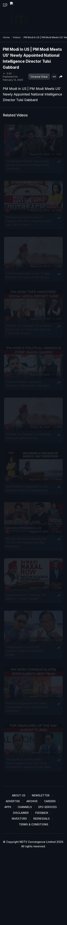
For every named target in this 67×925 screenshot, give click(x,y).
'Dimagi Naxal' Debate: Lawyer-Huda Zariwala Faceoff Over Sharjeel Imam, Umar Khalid (28, 165)
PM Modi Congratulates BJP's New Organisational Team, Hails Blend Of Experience (27, 707)
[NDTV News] (18, 16)
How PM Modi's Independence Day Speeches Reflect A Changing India (27, 488)
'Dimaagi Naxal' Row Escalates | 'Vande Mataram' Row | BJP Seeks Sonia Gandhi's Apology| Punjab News (28, 763)
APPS (7, 807)
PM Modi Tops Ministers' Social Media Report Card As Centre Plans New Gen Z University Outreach (28, 329)
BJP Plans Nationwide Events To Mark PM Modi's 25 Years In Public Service (28, 275)
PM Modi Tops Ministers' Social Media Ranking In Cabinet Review (28, 436)
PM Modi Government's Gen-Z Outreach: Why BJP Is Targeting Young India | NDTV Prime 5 (28, 221)
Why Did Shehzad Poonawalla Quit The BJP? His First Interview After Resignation (26, 542)
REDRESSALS (41, 818)
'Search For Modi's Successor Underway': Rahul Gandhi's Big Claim (27, 383)
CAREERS (50, 801)
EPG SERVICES (47, 807)
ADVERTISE (13, 801)
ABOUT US (18, 795)
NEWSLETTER (41, 795)
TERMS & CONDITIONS (33, 824)
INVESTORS (19, 818)
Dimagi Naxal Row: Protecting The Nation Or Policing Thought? (26, 596)
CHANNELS (25, 807)
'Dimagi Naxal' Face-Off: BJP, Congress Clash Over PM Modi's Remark (25, 650)
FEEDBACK (41, 812)
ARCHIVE (32, 801)
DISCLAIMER (21, 812)
